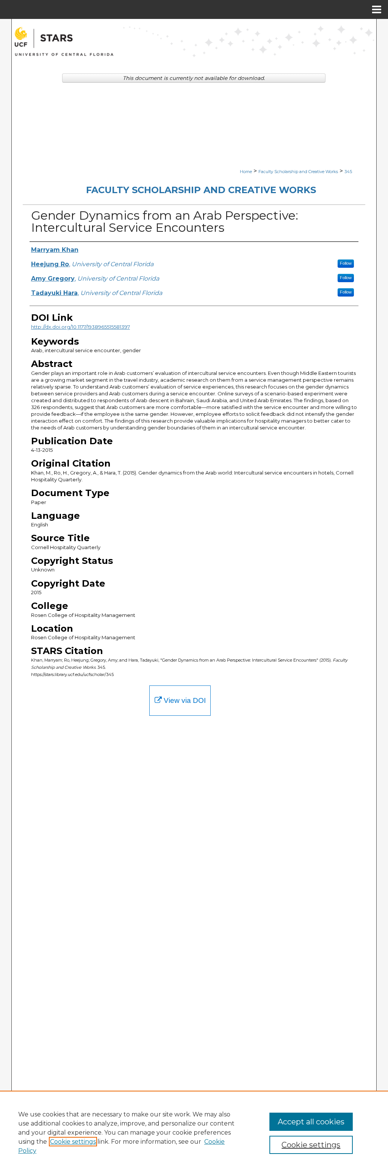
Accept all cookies (311, 1121)
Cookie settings (73, 1141)
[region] (194, 1132)
